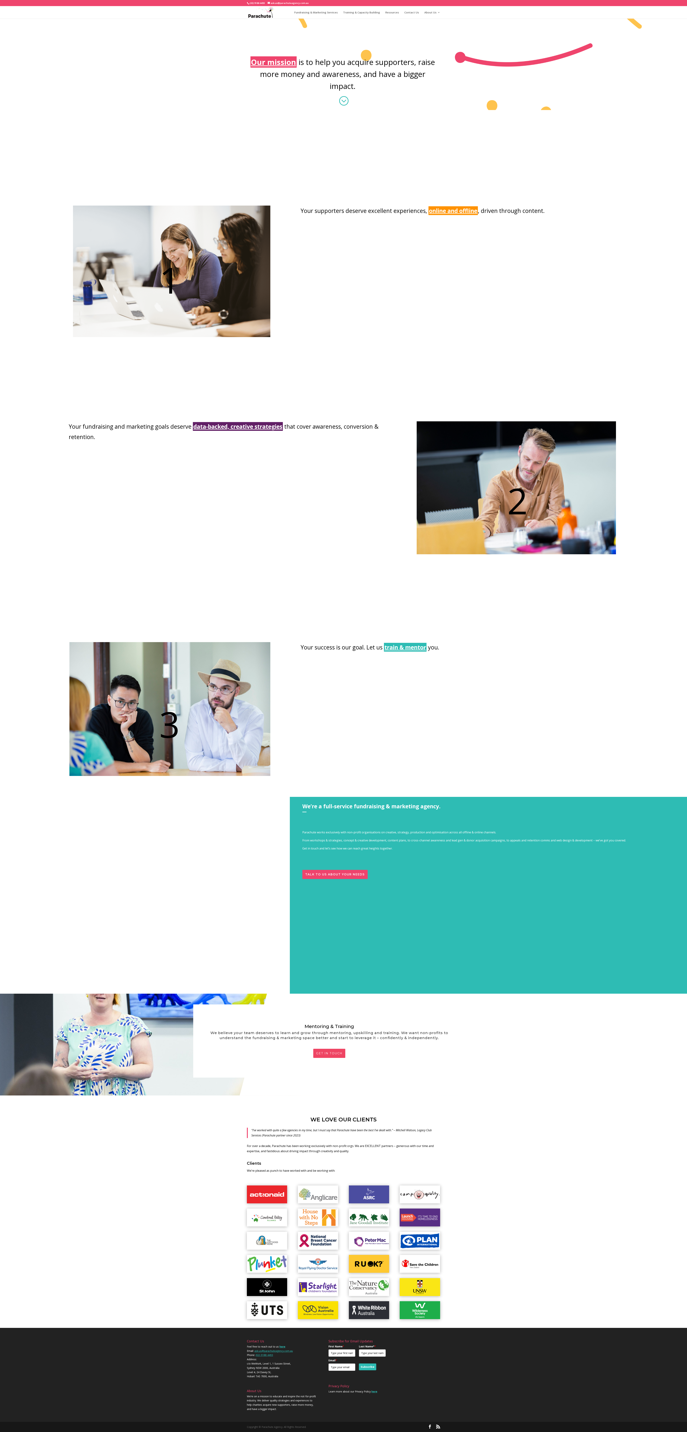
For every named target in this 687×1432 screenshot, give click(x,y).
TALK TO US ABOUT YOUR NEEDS (335, 874)
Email (332, 1360)
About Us (430, 12)
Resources (392, 12)
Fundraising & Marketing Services (316, 12)
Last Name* (367, 1346)
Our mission (273, 62)
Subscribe (367, 1366)
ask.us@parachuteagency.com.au (273, 1351)
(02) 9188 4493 (264, 1355)
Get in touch (329, 1053)
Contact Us (411, 12)
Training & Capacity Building (361, 12)
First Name (336, 1346)
